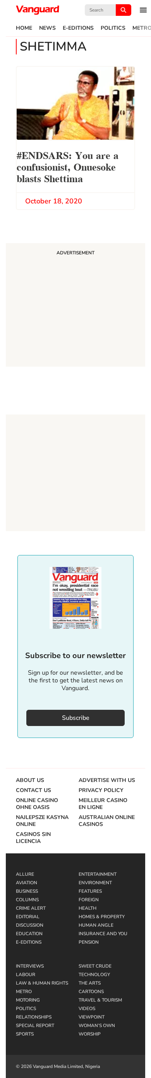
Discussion (29, 925)
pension (89, 942)
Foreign (89, 900)
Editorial (27, 917)
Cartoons (91, 991)
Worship (90, 1034)
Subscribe (75, 718)
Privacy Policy (101, 790)
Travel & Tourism (100, 1000)
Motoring (28, 1000)
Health (87, 908)
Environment (95, 883)
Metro (24, 991)
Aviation (26, 883)
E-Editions (78, 28)
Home (24, 28)
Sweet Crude (95, 966)
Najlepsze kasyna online (42, 821)
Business (27, 891)
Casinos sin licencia (33, 838)
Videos (87, 1008)
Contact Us (33, 790)
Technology (94, 974)
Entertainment (98, 874)
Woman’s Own (97, 1025)
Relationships (33, 1017)
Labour (25, 974)
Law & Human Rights (42, 983)
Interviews (30, 966)
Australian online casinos (107, 821)
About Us (30, 780)
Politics (113, 28)
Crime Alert (31, 908)
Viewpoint (92, 1017)
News (47, 28)
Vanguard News (37, 10)
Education (29, 934)
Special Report (35, 1025)
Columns (27, 900)
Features (90, 891)
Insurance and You (103, 934)
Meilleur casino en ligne (103, 804)
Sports (25, 1034)
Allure (25, 874)
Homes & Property (102, 917)
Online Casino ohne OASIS (37, 804)
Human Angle (96, 925)
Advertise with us (107, 780)
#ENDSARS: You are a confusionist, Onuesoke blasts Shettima (67, 166)
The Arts (90, 983)
